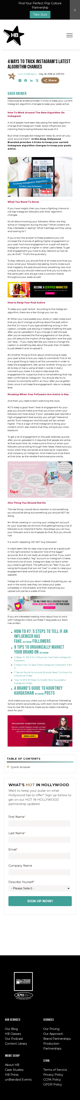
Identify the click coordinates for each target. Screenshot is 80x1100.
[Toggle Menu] (69, 35)
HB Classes (13, 1034)
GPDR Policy (52, 1084)
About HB (12, 1065)
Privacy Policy (53, 1075)
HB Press (11, 1075)
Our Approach (53, 1034)
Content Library (16, 1043)
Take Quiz (40, 14)
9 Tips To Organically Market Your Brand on (39, 649)
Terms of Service (55, 1070)
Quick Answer (20, 767)
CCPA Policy (52, 1079)
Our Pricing (51, 1029)
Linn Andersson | (27, 74)
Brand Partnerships (57, 1039)
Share (52, 80)
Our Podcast (14, 1039)
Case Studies (14, 1070)
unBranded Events (18, 1079)
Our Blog (11, 1029)
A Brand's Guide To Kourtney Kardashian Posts (38, 690)
